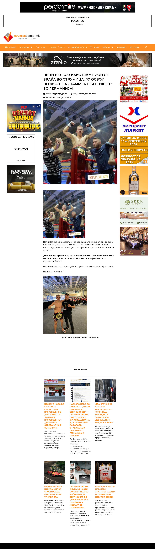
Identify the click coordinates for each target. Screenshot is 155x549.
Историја (135, 47)
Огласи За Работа (77, 47)
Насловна (10, 47)
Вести (39, 47)
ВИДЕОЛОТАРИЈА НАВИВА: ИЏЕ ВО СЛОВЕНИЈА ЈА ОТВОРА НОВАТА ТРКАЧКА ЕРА (53, 491)
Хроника (94, 47)
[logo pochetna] (21, 36)
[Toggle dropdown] (31, 47)
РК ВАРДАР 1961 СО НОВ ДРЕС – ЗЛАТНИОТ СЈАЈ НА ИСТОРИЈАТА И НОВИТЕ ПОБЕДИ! (105, 491)
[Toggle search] (146, 47)
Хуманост (122, 47)
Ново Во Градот (56, 47)
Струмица (66, 97)
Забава (106, 47)
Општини (24, 47)
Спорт (58, 97)
